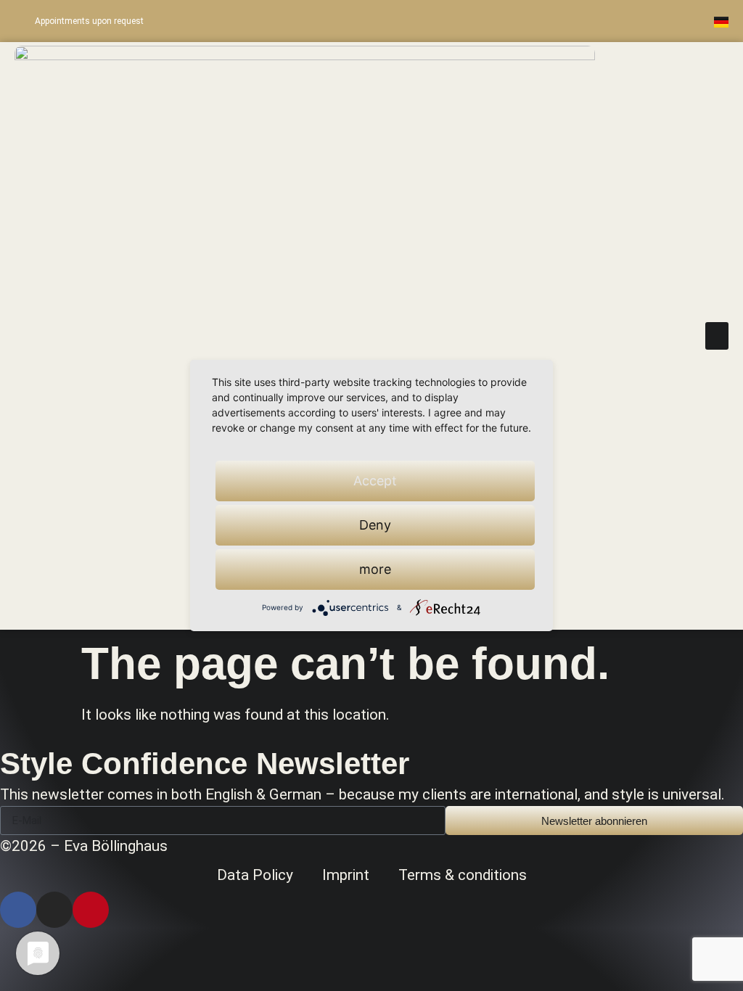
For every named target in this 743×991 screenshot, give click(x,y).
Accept (375, 480)
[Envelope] (664, 21)
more (375, 569)
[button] (716, 336)
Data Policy (255, 875)
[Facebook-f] (570, 21)
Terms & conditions (462, 875)
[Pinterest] (632, 21)
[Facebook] (18, 910)
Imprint (345, 875)
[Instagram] (601, 21)
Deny (375, 524)
